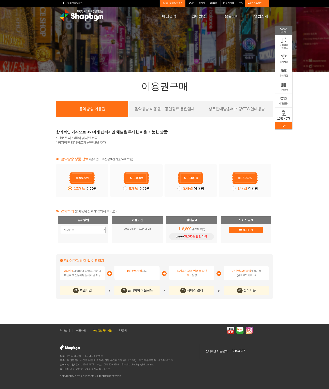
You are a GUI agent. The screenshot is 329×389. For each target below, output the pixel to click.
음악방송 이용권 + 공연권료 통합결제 (164, 109)
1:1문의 (123, 330)
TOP (283, 125)
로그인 (202, 3)
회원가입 (214, 3)
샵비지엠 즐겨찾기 (73, 3)
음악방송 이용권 (92, 109)
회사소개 (65, 330)
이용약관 (81, 330)
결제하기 (247, 229)
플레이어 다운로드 (173, 3)
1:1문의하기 (228, 3)
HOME (191, 3)
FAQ (240, 3)
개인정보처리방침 (102, 330)
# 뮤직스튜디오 (255, 3)
